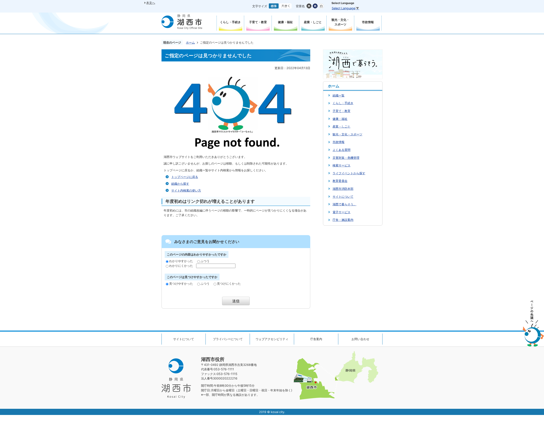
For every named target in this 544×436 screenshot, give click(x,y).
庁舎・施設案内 (343, 220)
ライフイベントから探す (349, 173)
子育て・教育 (341, 111)
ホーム (190, 42)
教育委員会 (340, 181)
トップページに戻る (184, 177)
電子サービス (341, 212)
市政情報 (338, 142)
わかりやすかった (181, 261)
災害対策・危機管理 (346, 157)
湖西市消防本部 (343, 188)
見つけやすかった (181, 283)
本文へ (150, 2)
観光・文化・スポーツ (347, 134)
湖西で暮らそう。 (344, 204)
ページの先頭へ (533, 323)
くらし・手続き (343, 103)
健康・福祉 (340, 119)
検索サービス (341, 165)
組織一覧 (338, 95)
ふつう (205, 261)
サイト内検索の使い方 (186, 190)
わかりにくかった (181, 265)
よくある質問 (341, 150)
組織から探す (180, 183)
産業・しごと (341, 126)
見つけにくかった (229, 283)
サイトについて (343, 196)
